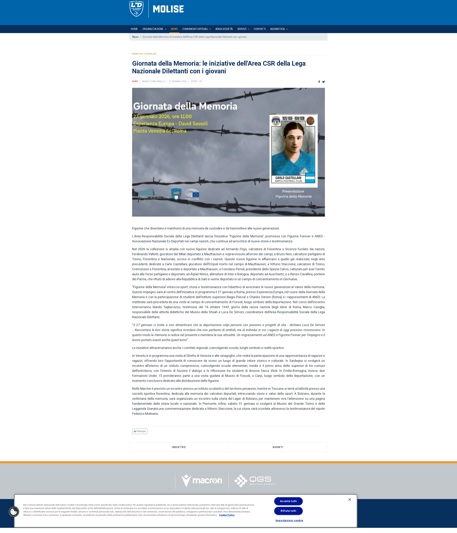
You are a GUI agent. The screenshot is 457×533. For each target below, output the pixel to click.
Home (134, 29)
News (174, 29)
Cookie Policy (226, 515)
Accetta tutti (288, 501)
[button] (13, 511)
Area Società (224, 29)
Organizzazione (152, 29)
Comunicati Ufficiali (195, 29)
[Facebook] (319, 82)
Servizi (241, 29)
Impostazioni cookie (289, 520)
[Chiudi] (350, 499)
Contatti (260, 29)
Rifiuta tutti (288, 510)
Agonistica (277, 29)
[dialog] (185, 510)
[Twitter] (323, 82)
